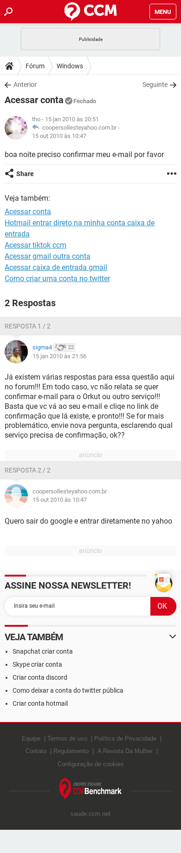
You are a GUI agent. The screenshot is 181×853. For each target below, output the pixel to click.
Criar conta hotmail (40, 703)
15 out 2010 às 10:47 (59, 135)
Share (25, 173)
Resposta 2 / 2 (28, 470)
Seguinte (155, 84)
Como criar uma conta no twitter (57, 278)
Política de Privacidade (125, 738)
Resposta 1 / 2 (28, 326)
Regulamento (71, 751)
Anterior (25, 84)
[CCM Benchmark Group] (90, 789)
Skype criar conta (37, 664)
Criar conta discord (40, 677)
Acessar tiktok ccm (35, 245)
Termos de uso (67, 738)
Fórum (35, 66)
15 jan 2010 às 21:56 (59, 356)
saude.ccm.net (90, 813)
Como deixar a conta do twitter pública (68, 690)
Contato (36, 751)
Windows (70, 66)
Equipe (31, 738)
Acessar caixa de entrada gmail (56, 267)
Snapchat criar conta (43, 651)
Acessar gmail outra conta (47, 256)
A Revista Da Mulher (125, 751)
